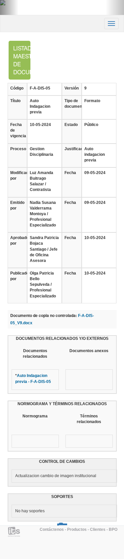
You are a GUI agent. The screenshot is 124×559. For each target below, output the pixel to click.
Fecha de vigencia (17, 130)
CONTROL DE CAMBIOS (62, 461)
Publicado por (17, 276)
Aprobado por (17, 240)
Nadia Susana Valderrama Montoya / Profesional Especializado (43, 214)
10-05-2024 (40, 124)
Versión (71, 88)
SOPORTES (62, 496)
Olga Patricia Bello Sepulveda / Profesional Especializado (43, 284)
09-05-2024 (94, 172)
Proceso (17, 149)
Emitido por (17, 205)
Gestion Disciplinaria (41, 152)
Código (16, 88)
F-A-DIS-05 (40, 88)
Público (91, 124)
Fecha (70, 172)
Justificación (71, 149)
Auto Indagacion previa (40, 106)
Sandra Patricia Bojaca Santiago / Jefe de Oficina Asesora (44, 249)
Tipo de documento (71, 103)
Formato (92, 100)
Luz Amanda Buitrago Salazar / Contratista (41, 181)
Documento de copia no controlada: (43, 315)
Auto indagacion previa (94, 154)
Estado (71, 124)
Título (15, 100)
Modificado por (17, 175)
